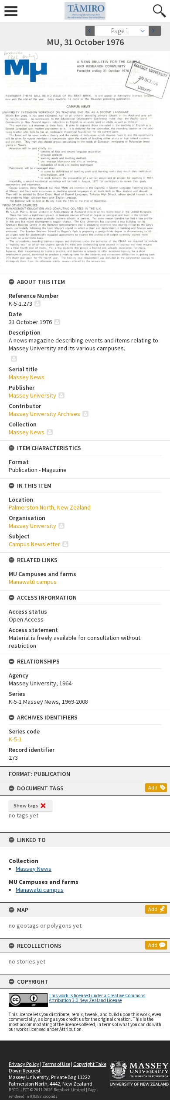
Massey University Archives (44, 414)
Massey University (32, 395)
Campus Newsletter (34, 544)
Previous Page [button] (91, 31)
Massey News (33, 869)
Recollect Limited (69, 1090)
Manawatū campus (40, 890)
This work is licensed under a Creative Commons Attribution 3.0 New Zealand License (97, 997)
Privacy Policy (24, 1064)
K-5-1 (15, 739)
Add (152, 787)
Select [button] (145, 31)
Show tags (26, 805)
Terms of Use (56, 1064)
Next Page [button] (155, 31)
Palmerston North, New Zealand (50, 507)
